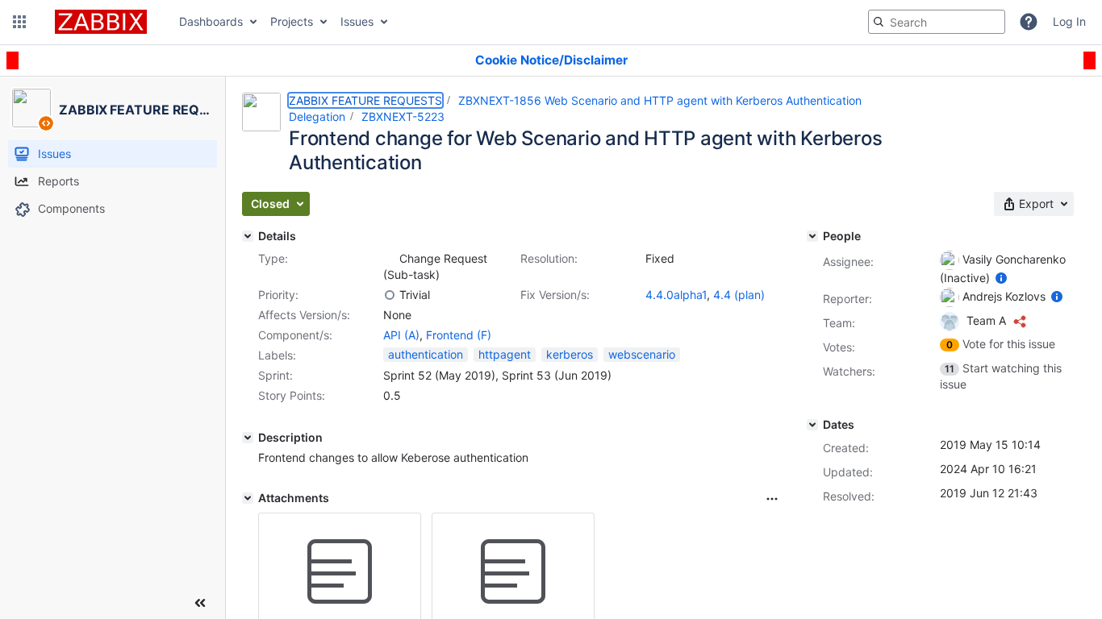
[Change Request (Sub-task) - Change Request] (389, 258)
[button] (19, 22)
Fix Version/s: (555, 294)
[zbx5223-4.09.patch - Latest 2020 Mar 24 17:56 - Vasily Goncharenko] (513, 572)
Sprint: (275, 375)
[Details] (247, 236)
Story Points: (291, 395)
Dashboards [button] (211, 21)
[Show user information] (1001, 278)
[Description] (247, 437)
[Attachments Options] (772, 499)
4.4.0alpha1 (676, 294)
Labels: (277, 355)
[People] (812, 236)
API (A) (401, 335)
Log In (1069, 21)
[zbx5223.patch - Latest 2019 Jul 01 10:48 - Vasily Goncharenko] (339, 572)
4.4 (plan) (739, 294)
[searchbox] (936, 21)
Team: (839, 323)
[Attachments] (247, 498)
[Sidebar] (200, 603)
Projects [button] (291, 21)
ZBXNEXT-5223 (403, 116)
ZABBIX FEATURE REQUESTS (365, 100)
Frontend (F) (458, 335)
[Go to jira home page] (101, 22)
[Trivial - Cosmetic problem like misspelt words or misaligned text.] (389, 295)
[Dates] (812, 424)
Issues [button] (357, 21)
